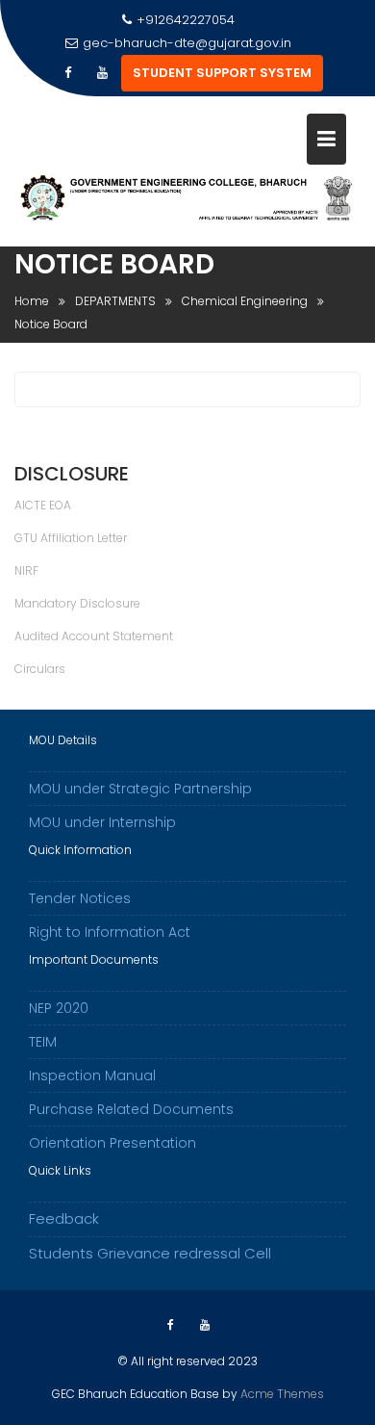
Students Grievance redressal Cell (150, 1253)
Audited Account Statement (93, 636)
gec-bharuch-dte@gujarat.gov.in (187, 43)
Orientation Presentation (112, 1143)
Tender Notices (80, 898)
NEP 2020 (58, 1008)
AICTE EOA (42, 505)
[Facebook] (67, 73)
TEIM (43, 1041)
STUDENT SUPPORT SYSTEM (222, 73)
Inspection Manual (92, 1075)
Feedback (64, 1218)
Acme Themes (282, 1394)
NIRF (26, 570)
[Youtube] (102, 73)
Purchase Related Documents (131, 1109)
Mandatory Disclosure (77, 603)
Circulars (39, 669)
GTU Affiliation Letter (70, 538)
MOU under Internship (102, 822)
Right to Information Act (109, 932)
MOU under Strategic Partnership (140, 788)
